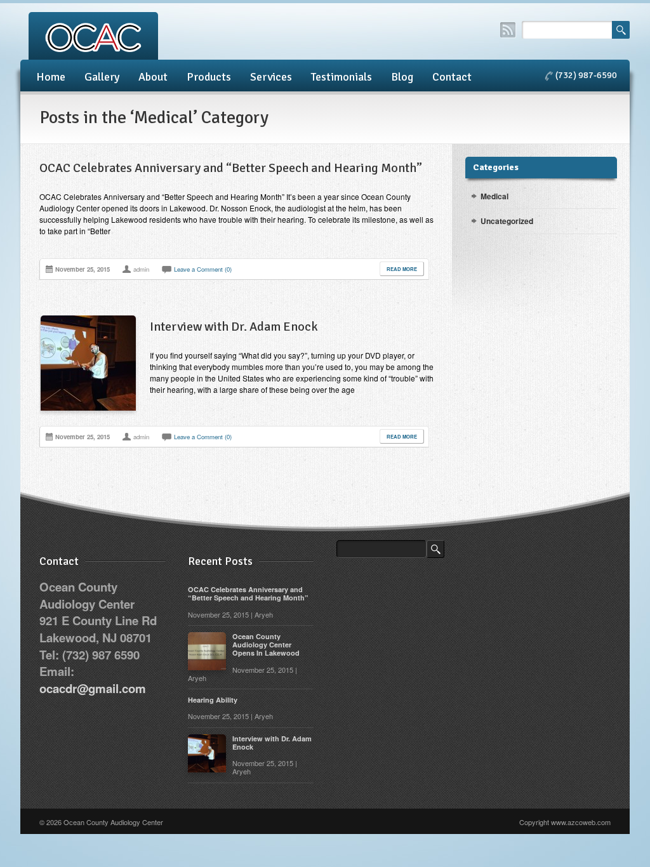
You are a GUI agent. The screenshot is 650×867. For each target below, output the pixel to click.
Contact (452, 77)
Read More (402, 268)
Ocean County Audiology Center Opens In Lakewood (266, 645)
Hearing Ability (212, 700)
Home (50, 77)
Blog (402, 77)
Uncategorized (507, 221)
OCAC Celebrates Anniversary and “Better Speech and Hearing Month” (230, 168)
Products (209, 77)
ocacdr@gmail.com (92, 688)
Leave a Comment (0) (203, 269)
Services (271, 77)
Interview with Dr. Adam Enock (234, 326)
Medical (494, 196)
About (153, 77)
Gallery (101, 77)
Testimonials (341, 77)
